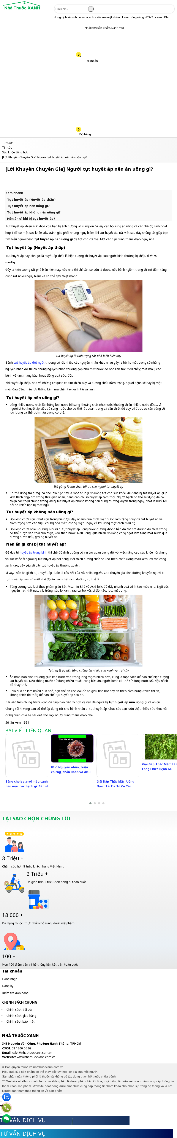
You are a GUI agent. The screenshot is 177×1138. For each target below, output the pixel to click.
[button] (81, 28)
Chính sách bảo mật (20, 1021)
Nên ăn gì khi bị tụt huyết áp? (31, 218)
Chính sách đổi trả (19, 1009)
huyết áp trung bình (33, 552)
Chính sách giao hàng (21, 1016)
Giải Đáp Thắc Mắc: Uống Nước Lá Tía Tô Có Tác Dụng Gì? (115, 786)
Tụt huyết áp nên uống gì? (28, 206)
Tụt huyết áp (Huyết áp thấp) (31, 199)
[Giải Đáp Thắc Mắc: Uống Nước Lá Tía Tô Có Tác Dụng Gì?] (118, 755)
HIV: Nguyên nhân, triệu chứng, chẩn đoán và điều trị (70, 772)
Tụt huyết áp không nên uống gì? (34, 212)
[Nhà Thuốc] (22, 10)
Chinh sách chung (19, 1002)
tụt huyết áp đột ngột (29, 362)
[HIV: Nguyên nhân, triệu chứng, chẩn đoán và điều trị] (72, 748)
